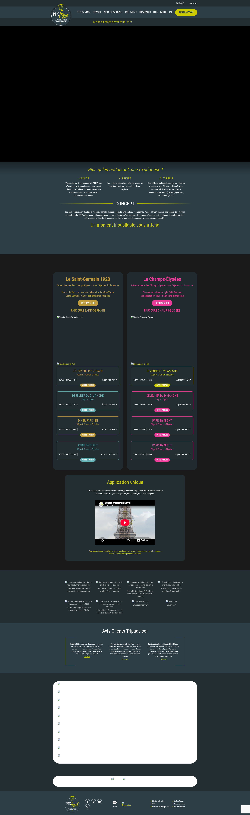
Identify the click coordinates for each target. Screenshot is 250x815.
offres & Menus (83, 12)
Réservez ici (88, 303)
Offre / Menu (88, 385)
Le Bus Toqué (178, 801)
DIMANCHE (97, 12)
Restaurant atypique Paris (161, 807)
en (182, 3)
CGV (153, 804)
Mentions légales (158, 801)
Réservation (186, 12)
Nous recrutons (179, 807)
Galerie (163, 12)
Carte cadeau (131, 12)
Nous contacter (179, 804)
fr (178, 3)
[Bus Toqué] (60, 15)
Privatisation (145, 12)
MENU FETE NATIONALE (113, 12)
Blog (155, 12)
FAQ (170, 12)
